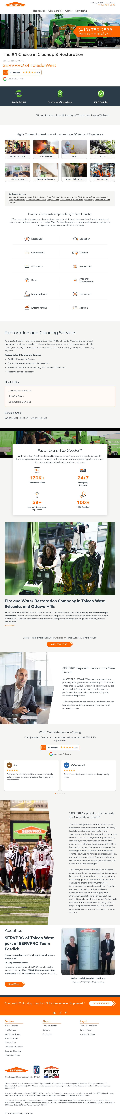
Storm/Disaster (11, 1038)
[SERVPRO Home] (15, 4)
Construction (10, 1042)
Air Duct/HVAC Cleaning (79, 197)
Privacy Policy (86, 1030)
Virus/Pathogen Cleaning (57, 197)
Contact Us (81, 10)
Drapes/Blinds (53, 200)
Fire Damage (10, 1030)
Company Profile (50, 1026)
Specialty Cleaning (13, 1051)
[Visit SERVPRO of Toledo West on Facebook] (66, 1013)
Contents (13, 202)
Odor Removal (66, 200)
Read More (13, 984)
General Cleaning (12, 1055)
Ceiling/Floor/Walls (17, 200)
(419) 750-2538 (106, 5)
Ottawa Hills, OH (39, 418)
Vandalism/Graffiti (102, 200)
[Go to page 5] (64, 793)
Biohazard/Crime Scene (35, 197)
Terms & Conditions (88, 1026)
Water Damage (11, 1026)
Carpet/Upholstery (99, 197)
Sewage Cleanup (16, 197)
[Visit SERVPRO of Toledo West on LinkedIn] (55, 1013)
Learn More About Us (20, 390)
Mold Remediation (13, 1034)
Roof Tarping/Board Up (83, 200)
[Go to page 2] (57, 793)
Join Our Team (16, 396)
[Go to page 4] (62, 793)
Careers (46, 1030)
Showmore (10, 625)
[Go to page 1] (55, 793)
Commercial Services (20, 401)
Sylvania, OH (11, 418)
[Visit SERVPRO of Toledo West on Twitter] (60, 1013)
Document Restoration (36, 200)
